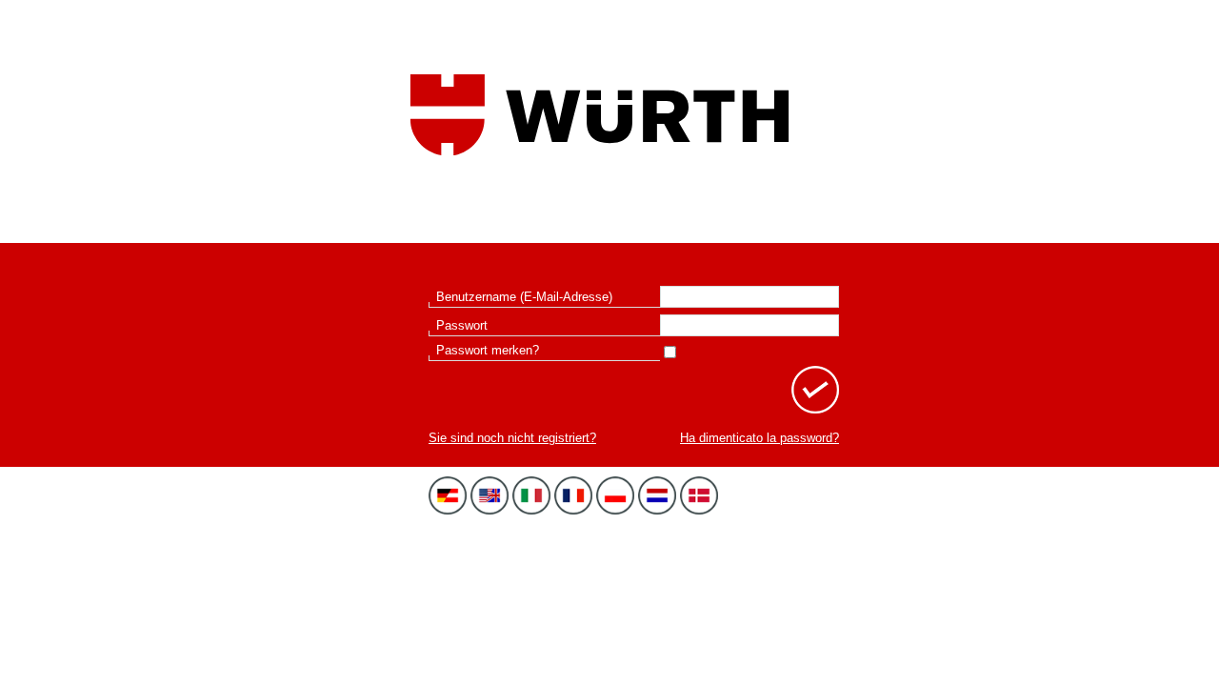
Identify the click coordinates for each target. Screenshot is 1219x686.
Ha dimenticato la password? (759, 438)
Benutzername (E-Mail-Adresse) (524, 297)
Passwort (462, 325)
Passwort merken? (487, 350)
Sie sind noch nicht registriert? (512, 438)
